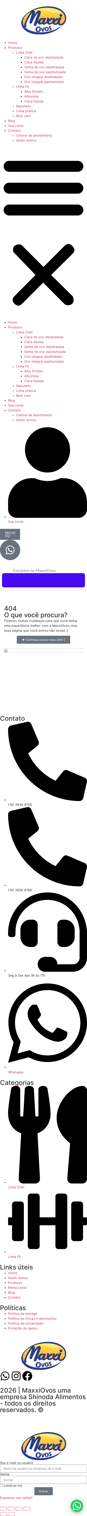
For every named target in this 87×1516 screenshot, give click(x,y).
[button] (43, 231)
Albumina (31, 96)
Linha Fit (22, 87)
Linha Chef (24, 52)
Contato (14, 130)
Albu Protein (33, 91)
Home (12, 43)
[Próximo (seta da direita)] (11, 1514)
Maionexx (23, 106)
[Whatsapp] (5, 1376)
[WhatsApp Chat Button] (77, 1506)
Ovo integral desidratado (43, 77)
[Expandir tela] (11, 1509)
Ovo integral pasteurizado (44, 82)
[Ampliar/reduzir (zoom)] (3, 1509)
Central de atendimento (34, 135)
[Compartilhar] (19, 1509)
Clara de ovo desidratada (43, 57)
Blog (11, 121)
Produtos (15, 48)
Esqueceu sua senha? (16, 1498)
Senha (4, 1474)
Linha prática (26, 111)
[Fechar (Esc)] (27, 1509)
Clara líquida (34, 62)
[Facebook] (27, 1376)
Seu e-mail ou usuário (16, 1462)
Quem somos (26, 140)
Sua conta (15, 126)
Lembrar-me (12, 1485)
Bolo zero (23, 116)
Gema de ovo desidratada (44, 67)
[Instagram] (16, 1376)
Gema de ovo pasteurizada (45, 72)
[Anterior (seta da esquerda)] (3, 1514)
